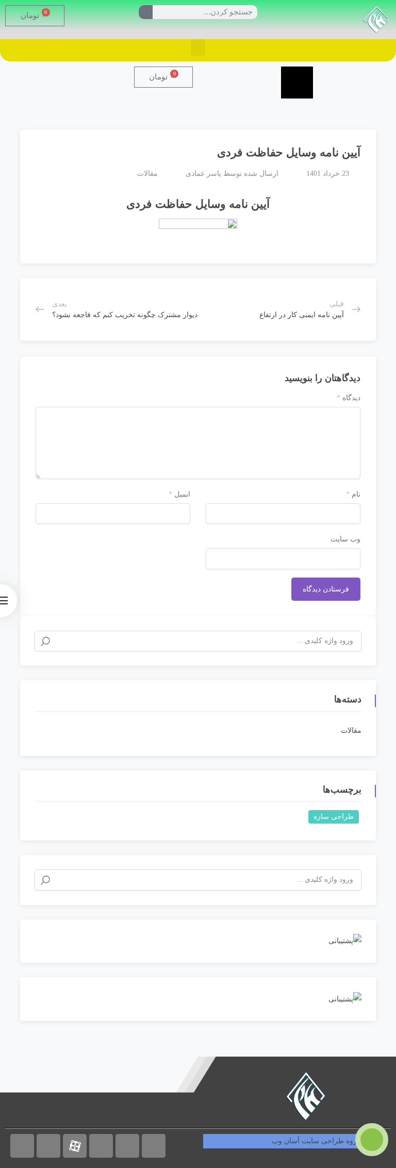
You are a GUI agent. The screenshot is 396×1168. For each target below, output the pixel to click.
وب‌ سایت (345, 539)
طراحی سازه (334, 816)
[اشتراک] (33, 148)
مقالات (147, 173)
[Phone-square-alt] (127, 1146)
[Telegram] (48, 1146)
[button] (198, 47)
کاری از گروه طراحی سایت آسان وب (329, 1141)
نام (353, 494)
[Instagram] (22, 1146)
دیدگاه (348, 398)
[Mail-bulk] (154, 1146)
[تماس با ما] (371, 1139)
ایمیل (179, 494)
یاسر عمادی (203, 173)
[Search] (146, 12)
